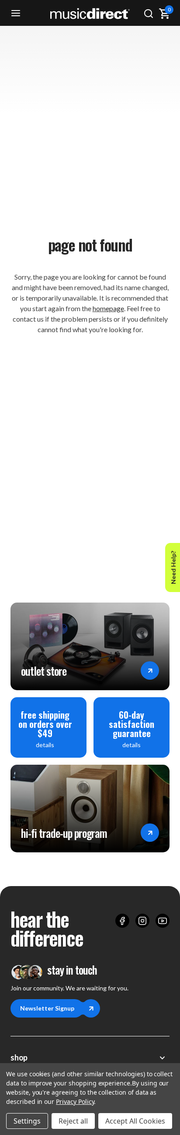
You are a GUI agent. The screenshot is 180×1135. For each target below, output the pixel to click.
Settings (27, 1121)
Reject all (73, 1121)
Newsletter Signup (47, 1008)
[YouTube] (163, 921)
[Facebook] (122, 921)
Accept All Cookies (135, 1121)
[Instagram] (142, 921)
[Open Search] (148, 13)
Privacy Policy (75, 1101)
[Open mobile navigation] (16, 13)
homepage (108, 308)
